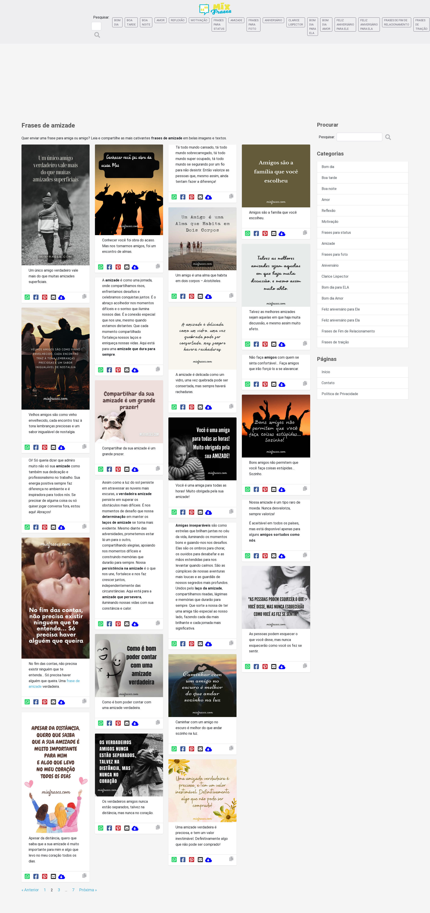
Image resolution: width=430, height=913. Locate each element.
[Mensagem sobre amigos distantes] (129, 766)
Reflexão (178, 20)
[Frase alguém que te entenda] (56, 599)
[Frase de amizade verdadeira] (202, 791)
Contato (328, 383)
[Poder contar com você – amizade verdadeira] (129, 666)
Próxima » (88, 889)
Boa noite (146, 22)
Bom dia (117, 22)
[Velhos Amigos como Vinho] (56, 359)
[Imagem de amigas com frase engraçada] (276, 427)
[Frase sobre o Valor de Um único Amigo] (56, 206)
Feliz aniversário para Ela (369, 24)
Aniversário (273, 20)
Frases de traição (421, 24)
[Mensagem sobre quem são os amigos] (202, 239)
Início (326, 372)
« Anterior (30, 889)
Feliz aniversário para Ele (345, 24)
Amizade (236, 20)
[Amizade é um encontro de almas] (129, 191)
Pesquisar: (101, 17)
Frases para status (219, 24)
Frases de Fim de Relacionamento (396, 22)
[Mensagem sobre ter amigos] (202, 686)
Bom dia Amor (326, 24)
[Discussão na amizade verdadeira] (276, 276)
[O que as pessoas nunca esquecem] (276, 598)
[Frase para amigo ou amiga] (129, 413)
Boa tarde (131, 22)
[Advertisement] (215, 80)
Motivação (199, 20)
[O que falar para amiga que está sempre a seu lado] (202, 450)
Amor (161, 20)
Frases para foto (253, 24)
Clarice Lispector (295, 22)
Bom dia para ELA (312, 27)
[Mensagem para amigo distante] (56, 773)
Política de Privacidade (340, 394)
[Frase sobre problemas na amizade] (202, 339)
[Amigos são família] (276, 177)
